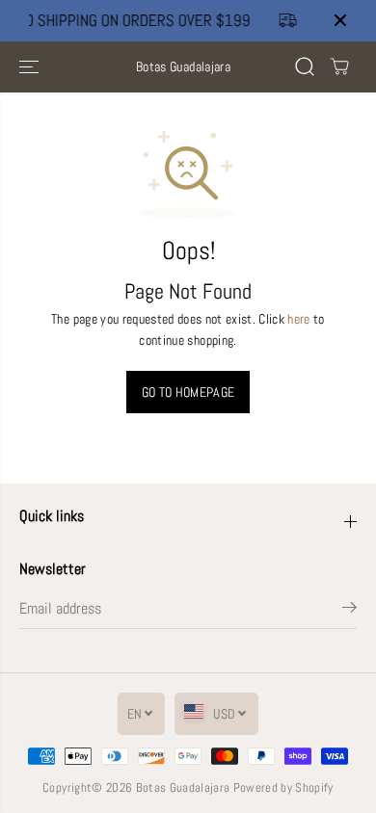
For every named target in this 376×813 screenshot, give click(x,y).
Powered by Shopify (283, 787)
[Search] (304, 66)
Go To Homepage (188, 392)
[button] (30, 66)
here (298, 319)
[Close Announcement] (340, 20)
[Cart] (339, 66)
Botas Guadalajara (183, 787)
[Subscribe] (349, 611)
